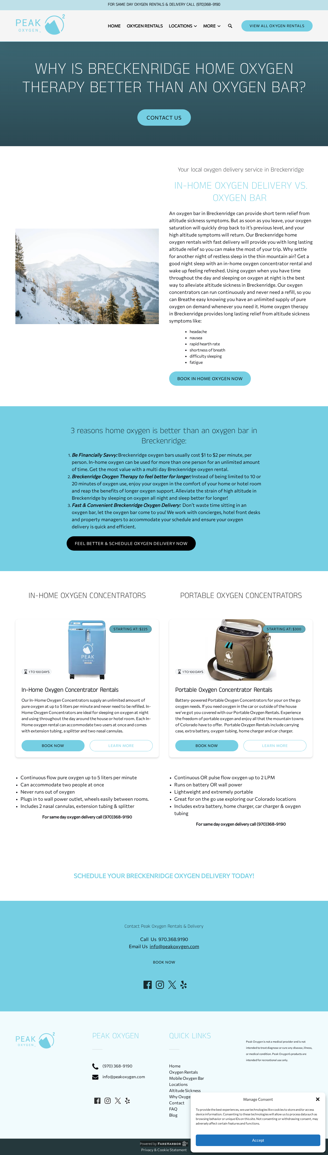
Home (114, 25)
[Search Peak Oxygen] (230, 26)
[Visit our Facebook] (148, 985)
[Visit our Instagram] (160, 985)
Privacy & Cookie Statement (164, 1150)
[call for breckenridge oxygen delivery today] (164, 102)
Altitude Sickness (185, 1090)
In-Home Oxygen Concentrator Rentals (70, 690)
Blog (173, 1115)
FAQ (173, 1108)
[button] (317, 1099)
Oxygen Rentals (145, 25)
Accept (258, 1140)
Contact (176, 1102)
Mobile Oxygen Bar (186, 1078)
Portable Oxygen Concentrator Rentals (223, 690)
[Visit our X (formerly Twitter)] (172, 985)
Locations (178, 1084)
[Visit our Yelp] (183, 985)
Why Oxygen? (181, 1096)
